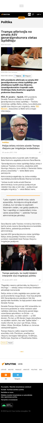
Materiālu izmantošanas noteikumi (20, 387)
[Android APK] (7, 405)
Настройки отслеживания (9, 400)
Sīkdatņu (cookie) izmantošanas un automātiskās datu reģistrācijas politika (16, 396)
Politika (5, 142)
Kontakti (3, 389)
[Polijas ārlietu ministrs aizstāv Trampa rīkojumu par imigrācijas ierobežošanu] (21, 127)
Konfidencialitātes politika (15, 389)
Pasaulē (10, 343)
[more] (40, 152)
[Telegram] (27, 75)
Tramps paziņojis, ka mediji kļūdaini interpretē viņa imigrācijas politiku (19, 274)
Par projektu (5, 387)
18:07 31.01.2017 (6, 45)
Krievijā (26, 369)
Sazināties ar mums (7, 392)
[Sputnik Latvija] (6, 15)
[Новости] (18, 75)
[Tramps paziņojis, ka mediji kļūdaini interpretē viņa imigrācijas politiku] (21, 257)
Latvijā (3, 369)
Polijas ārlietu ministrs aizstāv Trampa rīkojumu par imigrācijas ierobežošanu (21, 147)
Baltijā (10, 369)
